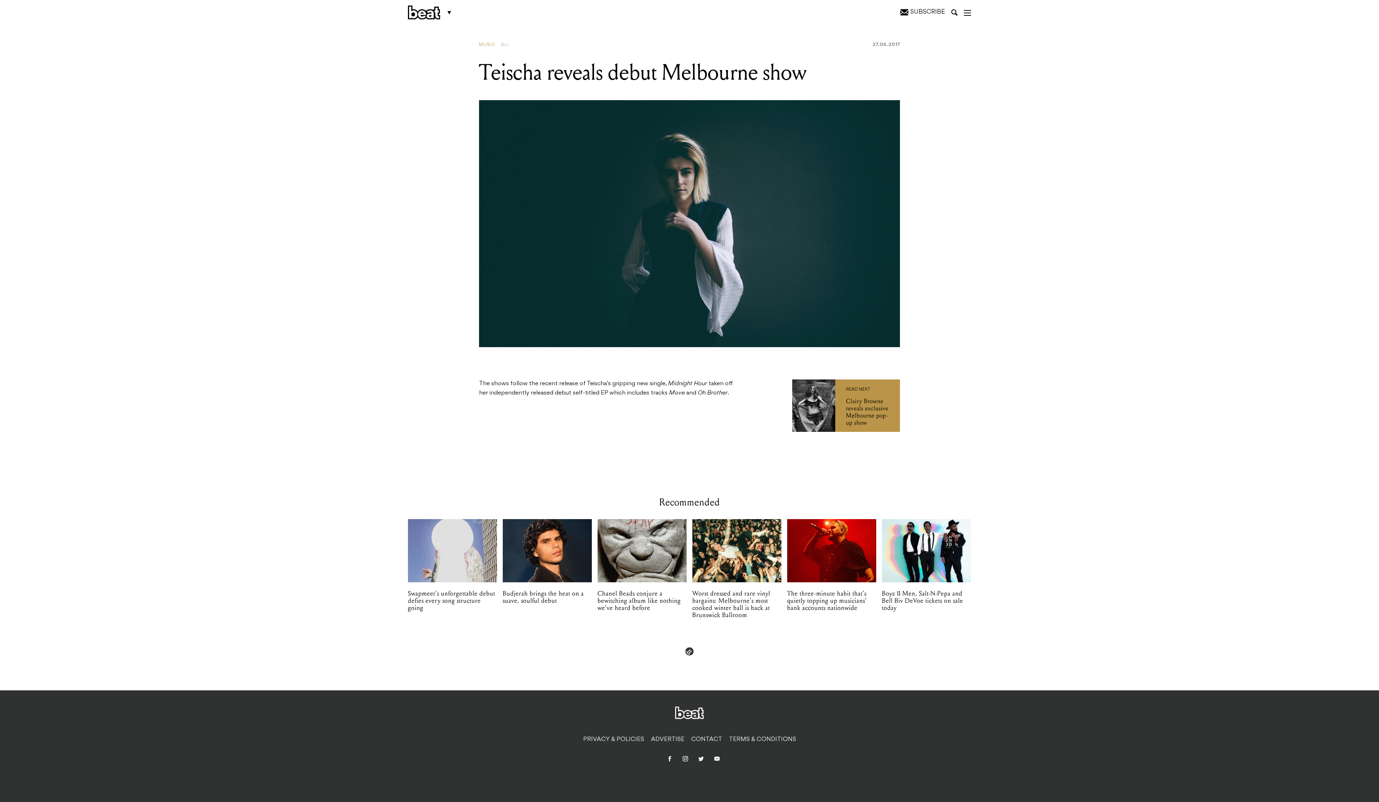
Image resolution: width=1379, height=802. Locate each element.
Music (487, 45)
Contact (706, 739)
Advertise (667, 739)
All (505, 45)
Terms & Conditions (762, 739)
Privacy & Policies (613, 739)
